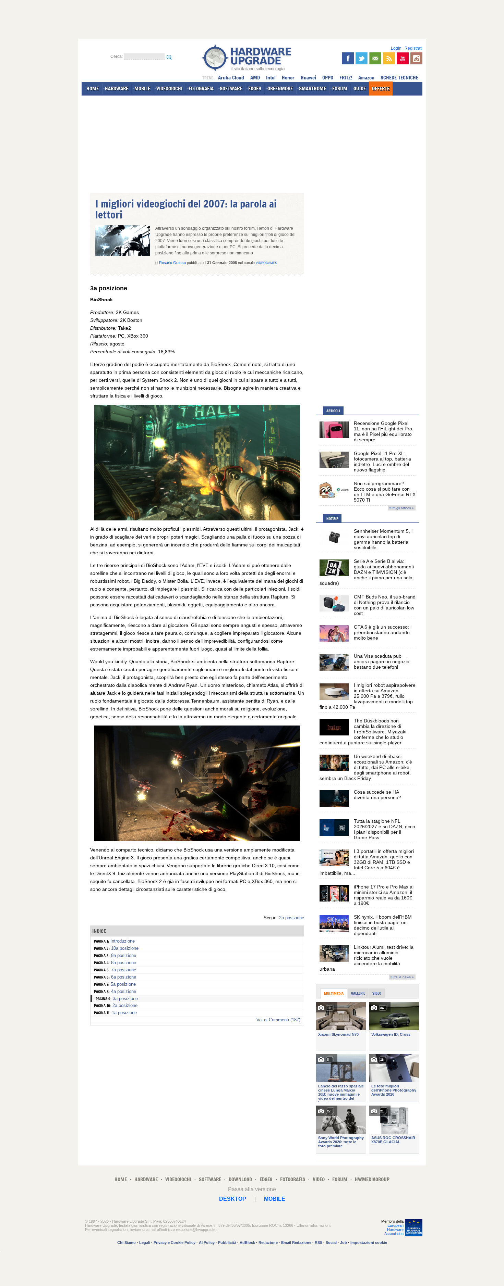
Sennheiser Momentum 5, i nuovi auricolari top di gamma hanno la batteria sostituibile (383, 539)
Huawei (308, 77)
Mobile (274, 1199)
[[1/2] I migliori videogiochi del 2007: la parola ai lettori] (197, 518)
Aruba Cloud (231, 77)
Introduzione (122, 941)
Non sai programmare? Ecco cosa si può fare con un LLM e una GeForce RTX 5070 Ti (385, 492)
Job (343, 1242)
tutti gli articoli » (401, 508)
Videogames (266, 263)
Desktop (232, 1199)
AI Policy (207, 1242)
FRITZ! (345, 77)
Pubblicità (227, 1242)
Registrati (413, 48)
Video (376, 993)
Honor (288, 77)
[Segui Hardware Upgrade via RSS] (389, 58)
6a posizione (123, 977)
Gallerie (358, 993)
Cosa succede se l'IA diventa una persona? (377, 794)
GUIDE (359, 88)
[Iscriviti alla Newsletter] (375, 58)
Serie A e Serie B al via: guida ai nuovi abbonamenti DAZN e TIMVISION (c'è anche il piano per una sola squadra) (367, 572)
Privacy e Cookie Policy (174, 1242)
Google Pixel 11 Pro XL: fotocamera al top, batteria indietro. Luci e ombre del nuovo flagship (382, 461)
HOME (92, 88)
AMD (255, 77)
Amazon (366, 77)
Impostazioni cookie (368, 1242)
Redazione (268, 1242)
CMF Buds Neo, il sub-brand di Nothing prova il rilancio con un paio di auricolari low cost (385, 605)
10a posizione (125, 948)
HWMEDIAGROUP (372, 1179)
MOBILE (142, 88)
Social (331, 1242)
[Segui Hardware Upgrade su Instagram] (416, 58)
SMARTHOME (312, 88)
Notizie (332, 518)
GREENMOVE (280, 88)
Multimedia (334, 993)
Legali (144, 1242)
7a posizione (123, 969)
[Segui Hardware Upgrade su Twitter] (362, 58)
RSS (318, 1242)
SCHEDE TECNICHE (399, 77)
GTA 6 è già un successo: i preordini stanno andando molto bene (382, 632)
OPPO (327, 77)
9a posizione (123, 955)
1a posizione (124, 1012)
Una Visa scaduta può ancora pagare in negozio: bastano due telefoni (382, 661)
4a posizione (123, 991)
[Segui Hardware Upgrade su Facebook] (348, 58)
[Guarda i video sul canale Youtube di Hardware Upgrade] (403, 58)
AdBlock (247, 1242)
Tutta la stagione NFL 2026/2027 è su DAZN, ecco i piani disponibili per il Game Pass (384, 829)
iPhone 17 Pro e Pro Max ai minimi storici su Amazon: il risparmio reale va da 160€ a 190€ (383, 895)
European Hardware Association (394, 1229)
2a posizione (291, 917)
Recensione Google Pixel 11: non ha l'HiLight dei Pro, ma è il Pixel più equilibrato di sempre (383, 431)
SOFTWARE (231, 88)
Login (396, 48)
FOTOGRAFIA (201, 88)
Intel (271, 77)
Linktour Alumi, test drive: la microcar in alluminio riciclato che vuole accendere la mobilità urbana (366, 958)
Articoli (333, 411)
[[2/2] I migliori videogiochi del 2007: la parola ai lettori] (197, 839)
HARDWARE (116, 88)
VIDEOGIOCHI (169, 88)
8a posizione (123, 962)
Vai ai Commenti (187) (278, 1019)
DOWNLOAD (240, 1179)
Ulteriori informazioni (313, 1225)
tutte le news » (402, 977)
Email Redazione (296, 1242)
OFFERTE (380, 88)
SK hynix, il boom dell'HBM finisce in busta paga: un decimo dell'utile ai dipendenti (383, 925)
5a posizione (123, 984)
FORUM (339, 88)
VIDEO (319, 1179)
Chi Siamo (126, 1242)
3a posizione (125, 998)
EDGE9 (254, 88)
